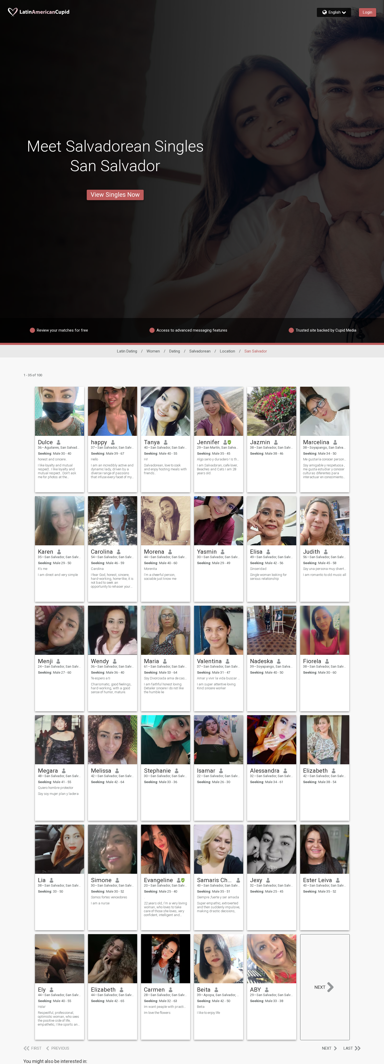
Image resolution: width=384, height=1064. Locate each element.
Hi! (146, 459)
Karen (45, 551)
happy (99, 442)
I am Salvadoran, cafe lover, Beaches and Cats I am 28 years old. (217, 469)
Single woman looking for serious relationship (268, 577)
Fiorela (312, 661)
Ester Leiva (317, 880)
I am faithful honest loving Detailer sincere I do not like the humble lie (164, 688)
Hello (94, 459)
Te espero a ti (100, 678)
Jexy (256, 880)
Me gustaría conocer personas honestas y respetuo (324, 459)
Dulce (45, 442)
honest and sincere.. (52, 459)
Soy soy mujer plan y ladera (58, 794)
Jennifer (208, 442)
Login (367, 12)
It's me (42, 569)
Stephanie (157, 770)
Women (153, 351)
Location (227, 351)
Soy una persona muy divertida (324, 569)
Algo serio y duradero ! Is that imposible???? (218, 459)
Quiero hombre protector (55, 788)
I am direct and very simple (58, 575)
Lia (42, 880)
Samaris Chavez (215, 880)
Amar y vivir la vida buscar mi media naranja (218, 678)
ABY (255, 989)
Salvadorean (200, 351)
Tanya (152, 442)
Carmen (154, 989)
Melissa (101, 770)
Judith (311, 551)
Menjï (45, 661)
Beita (204, 989)
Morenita (150, 569)
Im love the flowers (157, 1013)
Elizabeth (315, 770)
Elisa (256, 551)
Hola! (41, 1007)
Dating (174, 351)
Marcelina (316, 442)
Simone (101, 880)
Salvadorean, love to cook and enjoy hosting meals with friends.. (165, 469)
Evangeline (158, 880)
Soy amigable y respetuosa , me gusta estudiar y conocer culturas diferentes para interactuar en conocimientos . (324, 471)
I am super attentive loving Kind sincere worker (216, 686)
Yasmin (207, 551)
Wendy (100, 661)
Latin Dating (127, 351)
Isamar (206, 770)
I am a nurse (100, 903)
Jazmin (260, 442)
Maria (151, 661)
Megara (48, 770)
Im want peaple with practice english (165, 1007)
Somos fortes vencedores (109, 897)
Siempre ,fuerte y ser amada (218, 897)
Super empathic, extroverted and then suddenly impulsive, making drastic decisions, (218, 907)
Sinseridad (258, 569)
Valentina (209, 661)
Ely (42, 989)
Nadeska (261, 661)
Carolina (102, 551)
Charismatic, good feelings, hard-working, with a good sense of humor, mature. (111, 688)
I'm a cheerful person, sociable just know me (160, 577)
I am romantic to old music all (324, 575)
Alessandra (265, 770)
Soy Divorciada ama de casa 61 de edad (165, 678)
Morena (154, 551)
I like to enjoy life (208, 1013)
